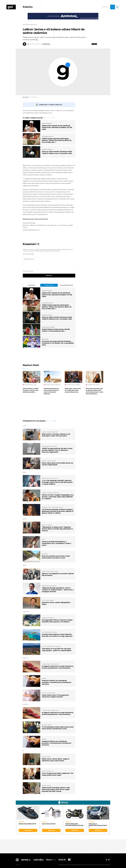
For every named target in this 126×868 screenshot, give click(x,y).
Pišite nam (61, 864)
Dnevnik (26, 859)
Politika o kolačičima (105, 864)
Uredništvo (67, 864)
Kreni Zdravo (69, 859)
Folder (62, 859)
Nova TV (17, 859)
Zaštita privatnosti (95, 864)
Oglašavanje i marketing (76, 864)
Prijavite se (49, 275)
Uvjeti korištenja (86, 864)
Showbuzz (51, 859)
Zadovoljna (38, 859)
